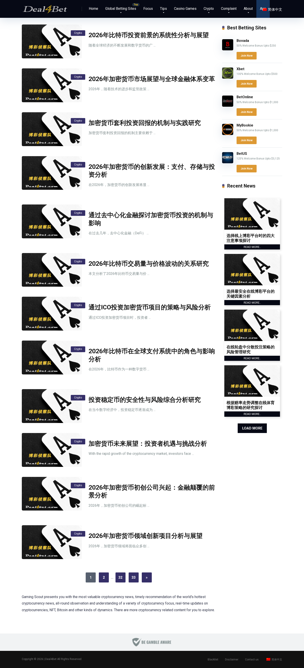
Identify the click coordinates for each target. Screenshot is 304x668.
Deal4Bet (51, 659)
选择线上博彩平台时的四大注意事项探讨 (251, 238)
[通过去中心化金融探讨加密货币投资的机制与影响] (52, 221)
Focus (148, 8)
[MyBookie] (227, 134)
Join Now (247, 55)
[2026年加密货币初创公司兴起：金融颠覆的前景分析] (52, 494)
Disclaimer (231, 659)
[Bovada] (227, 49)
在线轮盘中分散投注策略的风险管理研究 (251, 349)
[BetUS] (227, 162)
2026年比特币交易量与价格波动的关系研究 (149, 263)
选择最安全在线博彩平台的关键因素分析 (251, 293)
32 (120, 577)
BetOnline (245, 97)
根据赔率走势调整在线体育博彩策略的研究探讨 (251, 405)
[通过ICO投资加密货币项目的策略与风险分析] (52, 314)
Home (93, 8)
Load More (252, 428)
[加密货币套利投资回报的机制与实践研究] (52, 129)
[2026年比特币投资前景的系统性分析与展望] (52, 41)
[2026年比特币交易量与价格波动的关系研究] (52, 270)
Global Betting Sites (120, 8)
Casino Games (185, 8)
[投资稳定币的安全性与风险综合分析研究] (52, 406)
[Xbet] (227, 77)
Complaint (229, 8)
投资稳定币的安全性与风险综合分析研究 (145, 399)
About (248, 8)
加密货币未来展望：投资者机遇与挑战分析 (148, 443)
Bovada (243, 41)
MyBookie (245, 125)
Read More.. (252, 247)
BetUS (242, 153)
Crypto (209, 8)
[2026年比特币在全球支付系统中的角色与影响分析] (52, 357)
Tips (163, 8)
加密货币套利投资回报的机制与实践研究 (145, 123)
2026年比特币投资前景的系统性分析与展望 (149, 35)
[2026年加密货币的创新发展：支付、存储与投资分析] (52, 173)
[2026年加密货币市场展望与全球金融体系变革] (52, 85)
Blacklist (213, 659)
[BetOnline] (227, 105)
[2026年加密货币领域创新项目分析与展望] (52, 542)
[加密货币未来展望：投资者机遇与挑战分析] (52, 450)
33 (134, 577)
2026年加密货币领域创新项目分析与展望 (146, 535)
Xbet (240, 69)
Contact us (252, 659)
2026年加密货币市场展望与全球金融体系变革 (152, 79)
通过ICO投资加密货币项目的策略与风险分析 (150, 307)
